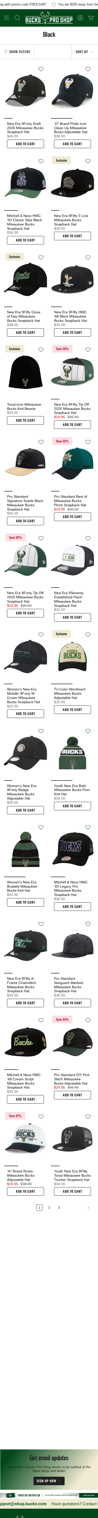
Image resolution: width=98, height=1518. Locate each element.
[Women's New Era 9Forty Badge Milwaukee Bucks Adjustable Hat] (25, 753)
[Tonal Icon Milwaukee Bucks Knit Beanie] (25, 371)
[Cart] (91, 18)
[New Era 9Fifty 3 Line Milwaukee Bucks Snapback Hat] (72, 183)
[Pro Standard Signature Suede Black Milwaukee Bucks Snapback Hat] (25, 463)
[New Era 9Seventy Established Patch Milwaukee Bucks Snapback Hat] (72, 560)
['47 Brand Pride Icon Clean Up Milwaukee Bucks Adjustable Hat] (72, 91)
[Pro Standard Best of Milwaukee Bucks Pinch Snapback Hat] (72, 463)
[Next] (78, 1207)
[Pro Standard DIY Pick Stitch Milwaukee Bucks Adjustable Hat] (72, 1042)
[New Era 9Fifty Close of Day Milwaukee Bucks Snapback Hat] (25, 279)
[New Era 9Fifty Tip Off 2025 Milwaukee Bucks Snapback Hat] (72, 371)
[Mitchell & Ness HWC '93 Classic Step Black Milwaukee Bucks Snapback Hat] (25, 183)
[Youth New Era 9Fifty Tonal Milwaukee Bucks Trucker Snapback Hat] (72, 1138)
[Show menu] (7, 18)
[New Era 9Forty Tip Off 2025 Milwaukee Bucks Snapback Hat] (25, 560)
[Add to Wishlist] (41, 69)
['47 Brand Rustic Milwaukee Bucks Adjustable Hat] (25, 1138)
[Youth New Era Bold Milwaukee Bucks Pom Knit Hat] (72, 753)
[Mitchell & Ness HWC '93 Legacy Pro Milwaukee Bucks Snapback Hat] (72, 849)
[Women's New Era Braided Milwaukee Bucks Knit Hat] (25, 849)
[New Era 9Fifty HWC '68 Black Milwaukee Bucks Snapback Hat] (72, 279)
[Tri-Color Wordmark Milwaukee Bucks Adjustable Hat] (72, 656)
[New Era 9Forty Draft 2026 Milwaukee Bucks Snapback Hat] (25, 91)
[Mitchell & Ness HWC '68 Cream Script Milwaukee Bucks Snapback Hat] (25, 1042)
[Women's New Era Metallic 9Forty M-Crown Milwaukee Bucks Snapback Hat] (25, 656)
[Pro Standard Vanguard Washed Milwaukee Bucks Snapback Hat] (72, 945)
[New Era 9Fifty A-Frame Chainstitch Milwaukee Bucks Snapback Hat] (25, 945)
